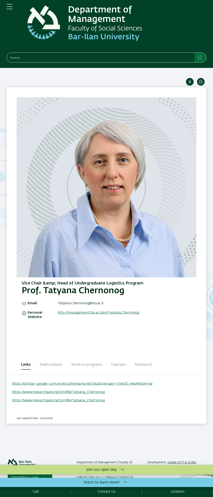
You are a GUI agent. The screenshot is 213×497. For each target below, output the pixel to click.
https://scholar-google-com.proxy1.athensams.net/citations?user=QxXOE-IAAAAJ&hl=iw (82, 384)
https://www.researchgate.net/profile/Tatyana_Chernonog (58, 392)
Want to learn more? (102, 482)
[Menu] (9, 8)
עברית (190, 82)
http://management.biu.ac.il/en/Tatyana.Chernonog (98, 312)
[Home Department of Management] (112, 27)
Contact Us (106, 491)
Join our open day (102, 470)
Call (35, 491)
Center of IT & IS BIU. (182, 462)
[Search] (200, 57)
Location (177, 491)
